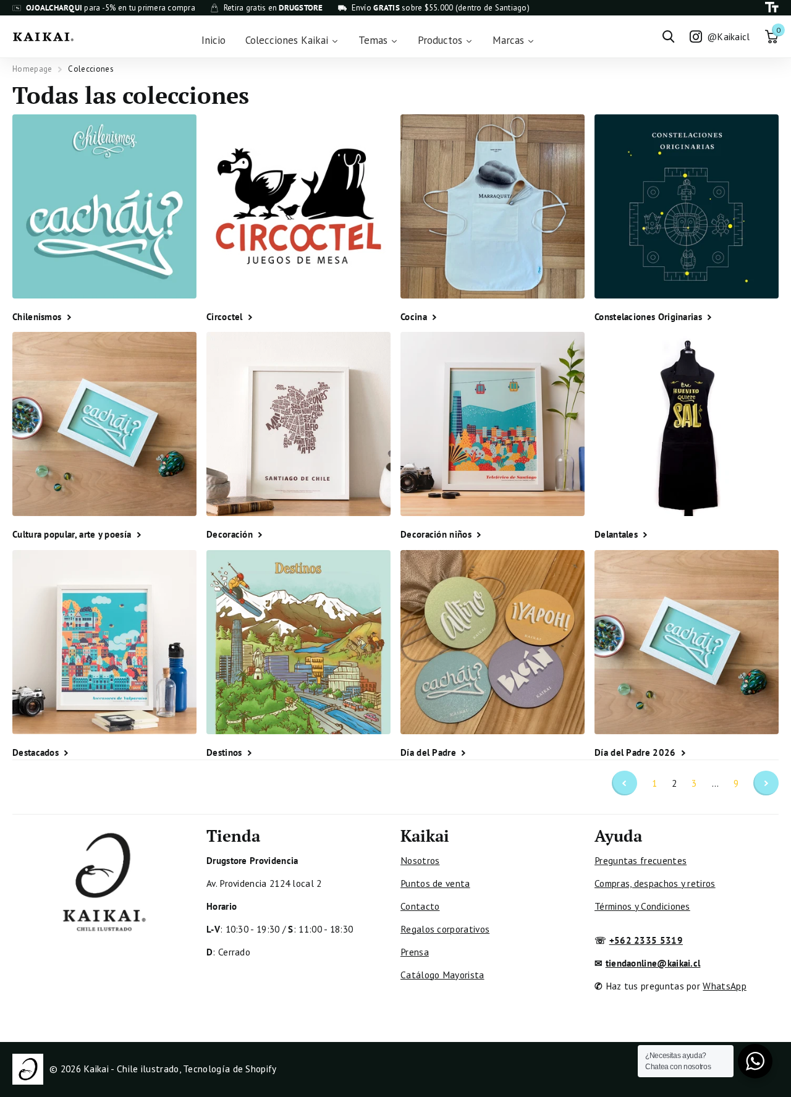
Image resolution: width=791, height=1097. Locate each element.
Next (766, 783)
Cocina (414, 316)
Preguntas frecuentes (640, 860)
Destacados (36, 752)
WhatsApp (724, 986)
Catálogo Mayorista (442, 974)
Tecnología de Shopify (229, 1068)
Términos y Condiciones (642, 906)
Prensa (414, 952)
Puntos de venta (435, 883)
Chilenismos (38, 316)
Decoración (230, 534)
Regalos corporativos (444, 929)
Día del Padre (429, 752)
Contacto (419, 906)
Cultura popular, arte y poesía (73, 534)
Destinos (225, 752)
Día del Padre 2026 (636, 752)
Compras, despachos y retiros (655, 883)
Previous (624, 783)
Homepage (32, 69)
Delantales (617, 534)
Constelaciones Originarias (649, 316)
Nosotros (419, 860)
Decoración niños (437, 534)
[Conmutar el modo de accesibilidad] (772, 7)
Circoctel (225, 316)
